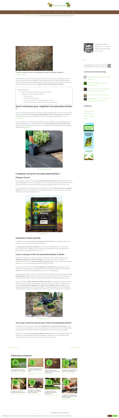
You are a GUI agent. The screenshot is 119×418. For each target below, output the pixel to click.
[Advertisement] (59, 26)
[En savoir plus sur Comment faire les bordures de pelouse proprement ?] (52, 383)
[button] (74, 12)
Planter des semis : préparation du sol (98, 94)
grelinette (27, 127)
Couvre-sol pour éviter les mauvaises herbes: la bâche (38, 100)
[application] (75, 12)
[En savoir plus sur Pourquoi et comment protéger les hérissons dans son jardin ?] (35, 383)
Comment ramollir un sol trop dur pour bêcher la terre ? (35, 370)
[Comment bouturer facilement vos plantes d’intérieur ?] (85, 77)
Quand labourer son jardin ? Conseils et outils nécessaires (52, 371)
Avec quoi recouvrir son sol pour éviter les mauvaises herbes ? (41, 102)
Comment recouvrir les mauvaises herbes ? (33, 94)
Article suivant (75, 347)
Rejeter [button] (109, 415)
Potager (86, 118)
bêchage (42, 250)
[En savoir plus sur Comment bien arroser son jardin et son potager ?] (18, 363)
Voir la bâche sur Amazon (44, 318)
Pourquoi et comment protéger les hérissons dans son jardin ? (34, 391)
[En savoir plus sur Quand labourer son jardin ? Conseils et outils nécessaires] (52, 363)
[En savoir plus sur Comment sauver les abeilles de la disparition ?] (18, 383)
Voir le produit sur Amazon (44, 169)
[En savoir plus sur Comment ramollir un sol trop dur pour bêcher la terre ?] (35, 362)
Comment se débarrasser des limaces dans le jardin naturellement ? (69, 396)
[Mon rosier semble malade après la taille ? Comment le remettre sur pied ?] (85, 89)
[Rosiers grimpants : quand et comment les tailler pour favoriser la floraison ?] (85, 98)
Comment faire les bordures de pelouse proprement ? (51, 392)
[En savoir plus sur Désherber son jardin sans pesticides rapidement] (69, 363)
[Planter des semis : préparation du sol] (85, 95)
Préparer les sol (28, 96)
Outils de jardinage (89, 116)
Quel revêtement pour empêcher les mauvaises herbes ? (37, 92)
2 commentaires (31, 372)
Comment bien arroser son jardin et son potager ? (18, 371)
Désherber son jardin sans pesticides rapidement (69, 370)
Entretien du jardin (21, 74)
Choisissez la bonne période (31, 98)
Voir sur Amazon (44, 233)
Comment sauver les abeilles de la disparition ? (18, 391)
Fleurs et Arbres (88, 113)
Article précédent (13, 347)
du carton (22, 263)
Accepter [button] (115, 415)
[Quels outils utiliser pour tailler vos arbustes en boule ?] (85, 83)
